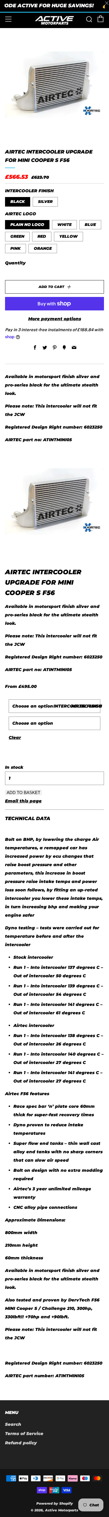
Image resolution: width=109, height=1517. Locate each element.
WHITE (64, 224)
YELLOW (68, 236)
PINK (15, 248)
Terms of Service (24, 1433)
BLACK (17, 201)
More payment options (54, 318)
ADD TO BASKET (23, 792)
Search (13, 1424)
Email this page (23, 801)
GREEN (17, 236)
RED (41, 236)
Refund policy (21, 1442)
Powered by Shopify (54, 1503)
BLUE (90, 224)
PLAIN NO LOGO (27, 224)
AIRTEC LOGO (86, 706)
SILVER (45, 201)
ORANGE (43, 248)
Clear (15, 737)
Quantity (15, 263)
